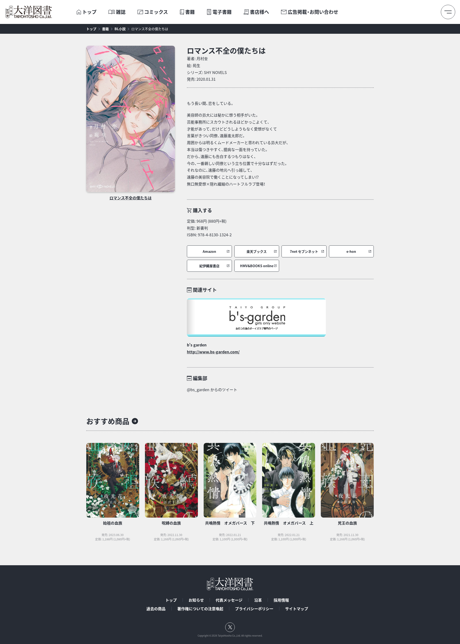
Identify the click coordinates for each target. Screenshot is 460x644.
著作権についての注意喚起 (200, 608)
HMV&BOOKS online (256, 266)
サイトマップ (296, 608)
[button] (209, 251)
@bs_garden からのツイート (212, 389)
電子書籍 (222, 12)
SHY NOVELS (215, 72)
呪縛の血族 (171, 523)
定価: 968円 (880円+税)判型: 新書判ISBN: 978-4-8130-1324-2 (209, 228)
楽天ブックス (257, 251)
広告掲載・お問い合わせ (313, 12)
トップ (89, 12)
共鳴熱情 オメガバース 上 (288, 523)
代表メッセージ (229, 600)
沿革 (258, 600)
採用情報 (281, 600)
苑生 (196, 65)
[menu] (448, 12)
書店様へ (259, 12)
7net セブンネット (304, 251)
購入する (202, 210)
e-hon (351, 251)
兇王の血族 (347, 523)
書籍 (190, 12)
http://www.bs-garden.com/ (213, 352)
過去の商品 (156, 608)
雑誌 (121, 12)
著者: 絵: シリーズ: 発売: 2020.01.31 (207, 69)
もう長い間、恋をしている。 (210, 103)
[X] (230, 627)
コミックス (156, 12)
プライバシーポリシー (254, 608)
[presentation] (79, 12)
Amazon (209, 251)
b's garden (197, 345)
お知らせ (196, 600)
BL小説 (120, 28)
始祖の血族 (112, 523)
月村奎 (202, 58)
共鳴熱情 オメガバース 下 (230, 523)
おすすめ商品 (107, 421)
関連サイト (205, 289)
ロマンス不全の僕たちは (149, 28)
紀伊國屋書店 (209, 266)
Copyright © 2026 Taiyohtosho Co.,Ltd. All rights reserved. (230, 635)
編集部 (200, 378)
